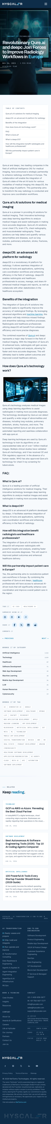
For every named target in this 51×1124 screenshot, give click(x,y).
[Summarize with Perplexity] (11, 617)
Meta (6, 732)
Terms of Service (22, 1073)
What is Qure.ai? (12, 135)
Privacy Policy (7, 1073)
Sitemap (33, 1073)
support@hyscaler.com (36, 1011)
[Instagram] (13, 1066)
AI (16, 606)
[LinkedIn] (28, 625)
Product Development (27, 744)
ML (12, 732)
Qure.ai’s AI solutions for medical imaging (22, 114)
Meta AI (15, 760)
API (23, 760)
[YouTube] (37, 1066)
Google (28, 707)
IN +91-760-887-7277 (36, 1001)
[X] (21, 1066)
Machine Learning (11, 723)
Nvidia (31, 740)
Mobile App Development (14, 736)
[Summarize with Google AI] (18, 617)
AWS (38, 740)
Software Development (13, 711)
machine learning (35, 314)
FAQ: (8, 131)
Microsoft (24, 715)
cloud (6, 760)
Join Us (5, 1044)
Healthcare (30, 606)
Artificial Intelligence (28, 727)
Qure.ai (31, 335)
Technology (25, 36)
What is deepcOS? (13, 139)
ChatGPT (13, 715)
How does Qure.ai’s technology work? (21, 127)
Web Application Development (16, 719)
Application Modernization (16, 756)
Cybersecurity (10, 748)
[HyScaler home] (12, 4)
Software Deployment (13, 765)
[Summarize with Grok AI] (25, 617)
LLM (5, 715)
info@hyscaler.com (35, 1004)
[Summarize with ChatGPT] (4, 617)
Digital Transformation (14, 740)
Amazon (42, 744)
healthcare (37, 580)
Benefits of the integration (16, 123)
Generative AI (15, 707)
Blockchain (8, 727)
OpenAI (42, 711)
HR (44, 740)
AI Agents (35, 756)
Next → (45, 638)
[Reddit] (35, 625)
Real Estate (9, 744)
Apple (35, 719)
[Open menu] (46, 4)
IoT (43, 727)
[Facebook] (14, 625)
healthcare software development (18, 752)
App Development (30, 723)
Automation (33, 760)
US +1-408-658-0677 (36, 997)
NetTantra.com (21, 1102)
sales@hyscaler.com (35, 1008)
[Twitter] (21, 625)
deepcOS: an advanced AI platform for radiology (25, 118)
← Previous (8, 638)
